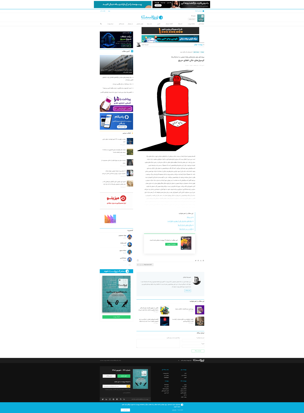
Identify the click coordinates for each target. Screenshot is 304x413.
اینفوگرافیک (166, 377)
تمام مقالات (187, 290)
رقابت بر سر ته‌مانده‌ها (185, 229)
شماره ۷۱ (186, 65)
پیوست (202, 52)
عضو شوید (174, 410)
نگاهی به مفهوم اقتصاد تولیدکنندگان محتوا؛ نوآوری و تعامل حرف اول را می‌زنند (148, 309)
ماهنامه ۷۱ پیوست (171, 244)
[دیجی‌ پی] (181, 4)
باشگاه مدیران (183, 389)
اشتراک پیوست (116, 317)
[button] (101, 24)
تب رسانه (189, 217)
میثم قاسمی (123, 258)
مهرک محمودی (122, 236)
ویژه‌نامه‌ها (166, 384)
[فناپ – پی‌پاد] (116, 121)
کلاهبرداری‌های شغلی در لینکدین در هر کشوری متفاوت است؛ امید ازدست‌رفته (148, 320)
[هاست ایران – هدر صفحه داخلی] (170, 38)
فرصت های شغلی (165, 391)
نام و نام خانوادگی (200, 338)
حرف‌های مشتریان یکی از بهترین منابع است (179, 221)
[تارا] (116, 103)
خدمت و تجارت (183, 391)
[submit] (128, 386)
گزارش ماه (184, 387)
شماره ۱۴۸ (193, 16)
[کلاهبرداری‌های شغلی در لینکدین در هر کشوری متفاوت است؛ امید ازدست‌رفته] (164, 325)
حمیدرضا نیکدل (145, 45)
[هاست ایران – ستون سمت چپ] (116, 39)
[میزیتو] (116, 201)
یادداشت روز (184, 375)
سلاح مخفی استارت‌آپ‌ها (185, 225)
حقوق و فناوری (183, 393)
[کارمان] (116, 218)
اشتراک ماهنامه (192, 19)
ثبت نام (102, 11)
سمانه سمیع (123, 251)
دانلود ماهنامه (124, 376)
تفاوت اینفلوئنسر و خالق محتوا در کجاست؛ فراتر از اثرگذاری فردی (182, 320)
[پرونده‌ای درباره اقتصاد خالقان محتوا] (199, 314)
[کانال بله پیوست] (123, 4)
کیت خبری (166, 393)
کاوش (185, 377)
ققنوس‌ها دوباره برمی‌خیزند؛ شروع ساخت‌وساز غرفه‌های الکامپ (116, 92)
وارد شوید (125, 410)
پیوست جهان (198, 44)
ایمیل (203, 343)
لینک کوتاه (141, 264)
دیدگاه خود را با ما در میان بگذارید (173, 338)
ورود (109, 11)
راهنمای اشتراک (198, 11)
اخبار (185, 373)
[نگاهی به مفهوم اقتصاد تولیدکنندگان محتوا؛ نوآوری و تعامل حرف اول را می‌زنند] (164, 314)
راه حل (185, 395)
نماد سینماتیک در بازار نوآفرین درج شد (122, 84)
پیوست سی (166, 375)
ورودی (185, 384)
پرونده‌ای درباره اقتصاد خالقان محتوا (184, 309)
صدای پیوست (166, 373)
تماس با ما (167, 387)
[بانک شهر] (170, 30)
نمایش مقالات (109, 376)
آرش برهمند (123, 243)
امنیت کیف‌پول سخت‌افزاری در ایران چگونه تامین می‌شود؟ (117, 88)
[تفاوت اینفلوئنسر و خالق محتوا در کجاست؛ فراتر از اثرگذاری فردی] (199, 325)
